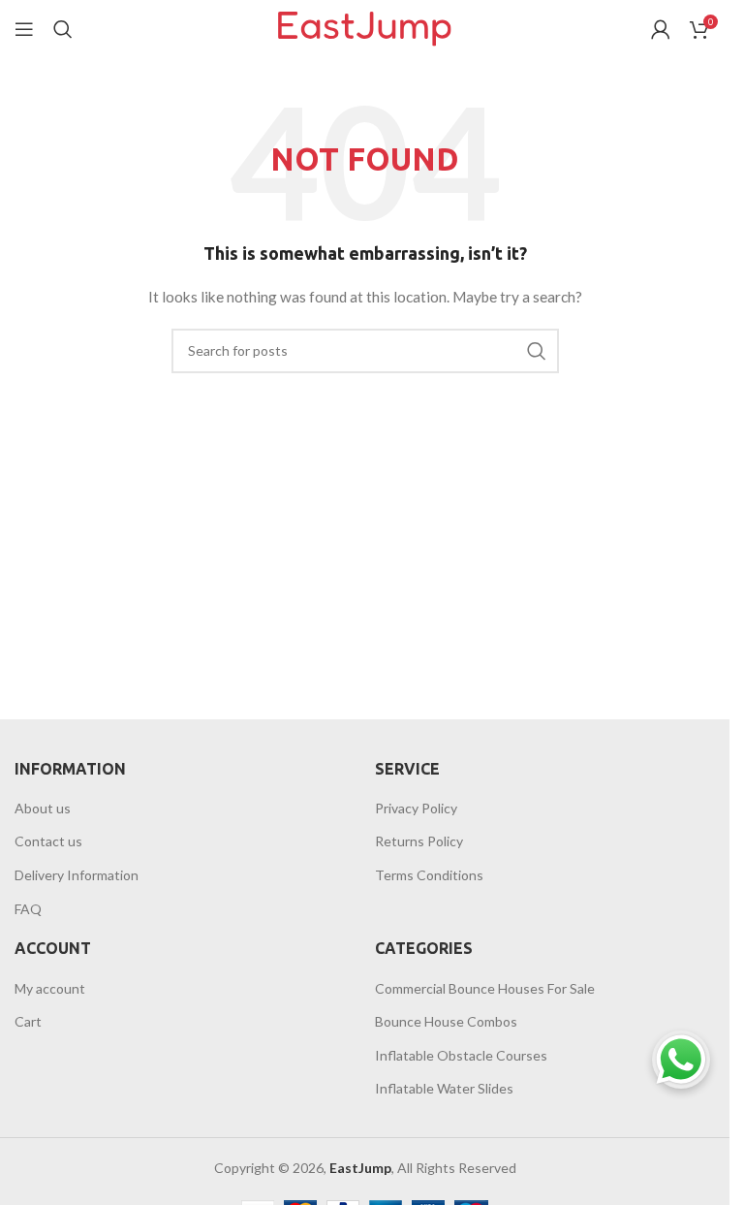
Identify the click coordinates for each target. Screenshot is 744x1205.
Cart (28, 1021)
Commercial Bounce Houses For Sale (485, 988)
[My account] (660, 29)
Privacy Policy (416, 808)
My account (50, 988)
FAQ (28, 909)
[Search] (63, 29)
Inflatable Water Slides (444, 1088)
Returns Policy (419, 841)
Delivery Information (77, 875)
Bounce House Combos (446, 1021)
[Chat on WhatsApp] (681, 1060)
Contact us (48, 841)
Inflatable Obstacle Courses (461, 1055)
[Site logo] (364, 27)
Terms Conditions (429, 875)
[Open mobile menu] (24, 29)
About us (43, 808)
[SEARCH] (536, 351)
